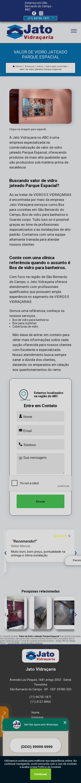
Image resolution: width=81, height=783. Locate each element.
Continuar (40, 774)
